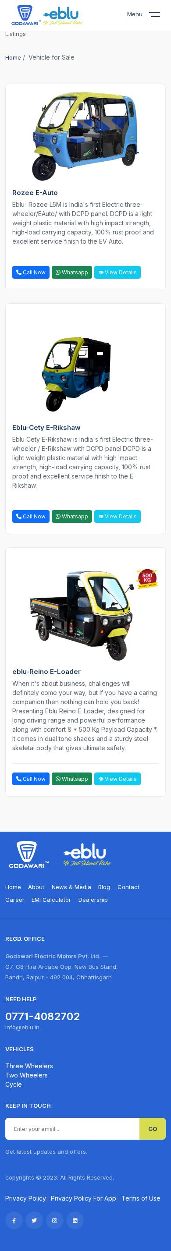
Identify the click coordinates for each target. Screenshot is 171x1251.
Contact (128, 886)
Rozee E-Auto (35, 192)
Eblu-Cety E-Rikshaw (46, 427)
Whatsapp (74, 272)
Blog (104, 886)
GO (152, 1128)
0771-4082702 (42, 1016)
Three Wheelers (29, 1066)
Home (13, 57)
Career (15, 899)
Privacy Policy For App (83, 1198)
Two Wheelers (26, 1075)
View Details (120, 272)
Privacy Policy (25, 1198)
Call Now (33, 272)
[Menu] (160, 16)
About (36, 886)
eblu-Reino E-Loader (46, 671)
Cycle (13, 1084)
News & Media (71, 886)
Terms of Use (140, 1198)
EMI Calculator (51, 899)
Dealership (93, 899)
